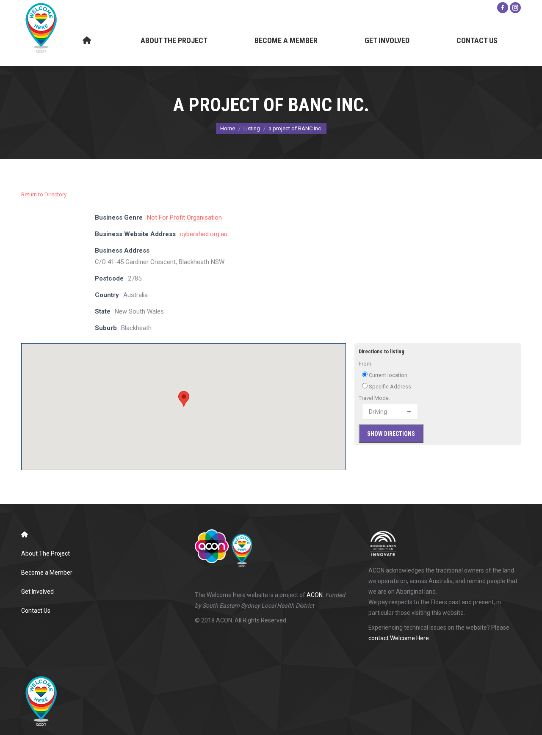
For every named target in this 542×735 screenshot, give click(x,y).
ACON (315, 595)
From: (366, 364)
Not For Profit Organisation (184, 217)
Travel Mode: (374, 398)
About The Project (45, 553)
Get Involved (37, 591)
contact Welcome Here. (399, 638)
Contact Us (35, 610)
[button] (183, 399)
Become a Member (46, 572)
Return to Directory (43, 194)
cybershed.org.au (203, 234)
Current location (387, 375)
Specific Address (389, 386)
